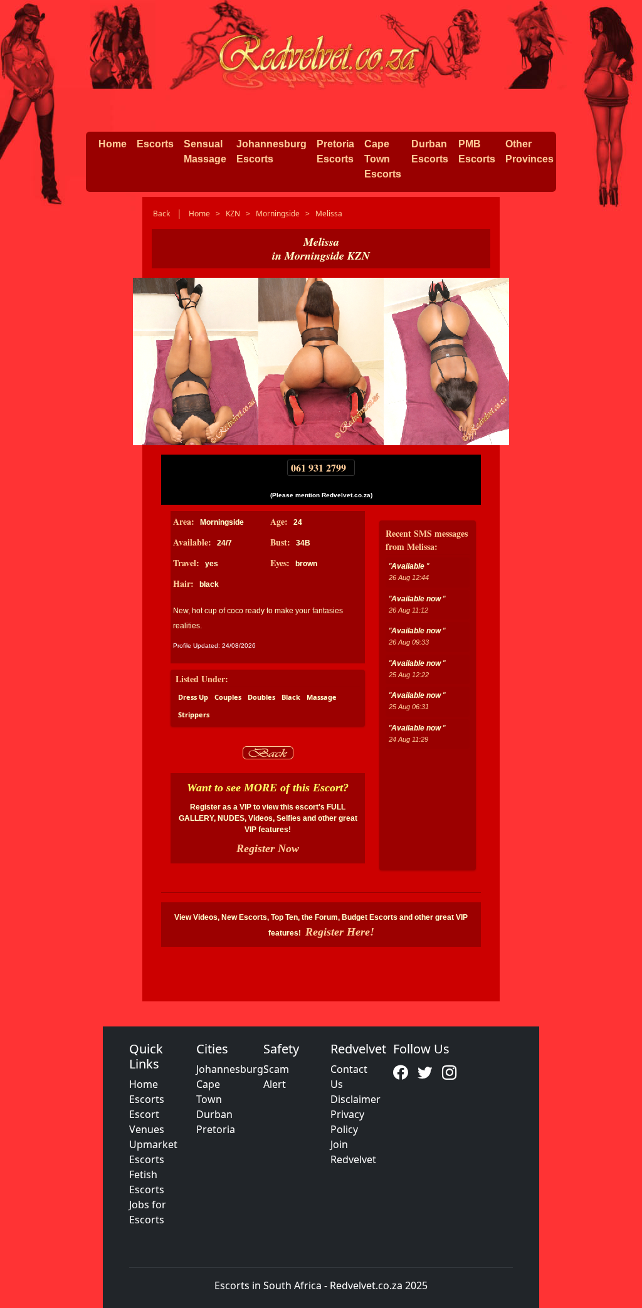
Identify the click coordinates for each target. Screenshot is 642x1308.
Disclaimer (355, 1099)
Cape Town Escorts (382, 159)
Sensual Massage (205, 151)
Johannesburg (229, 1069)
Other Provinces (529, 151)
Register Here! (339, 932)
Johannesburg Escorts (271, 151)
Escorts (155, 144)
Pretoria (215, 1129)
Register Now (267, 848)
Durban (214, 1114)
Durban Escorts (429, 151)
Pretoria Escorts (335, 151)
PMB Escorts (476, 151)
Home (112, 144)
